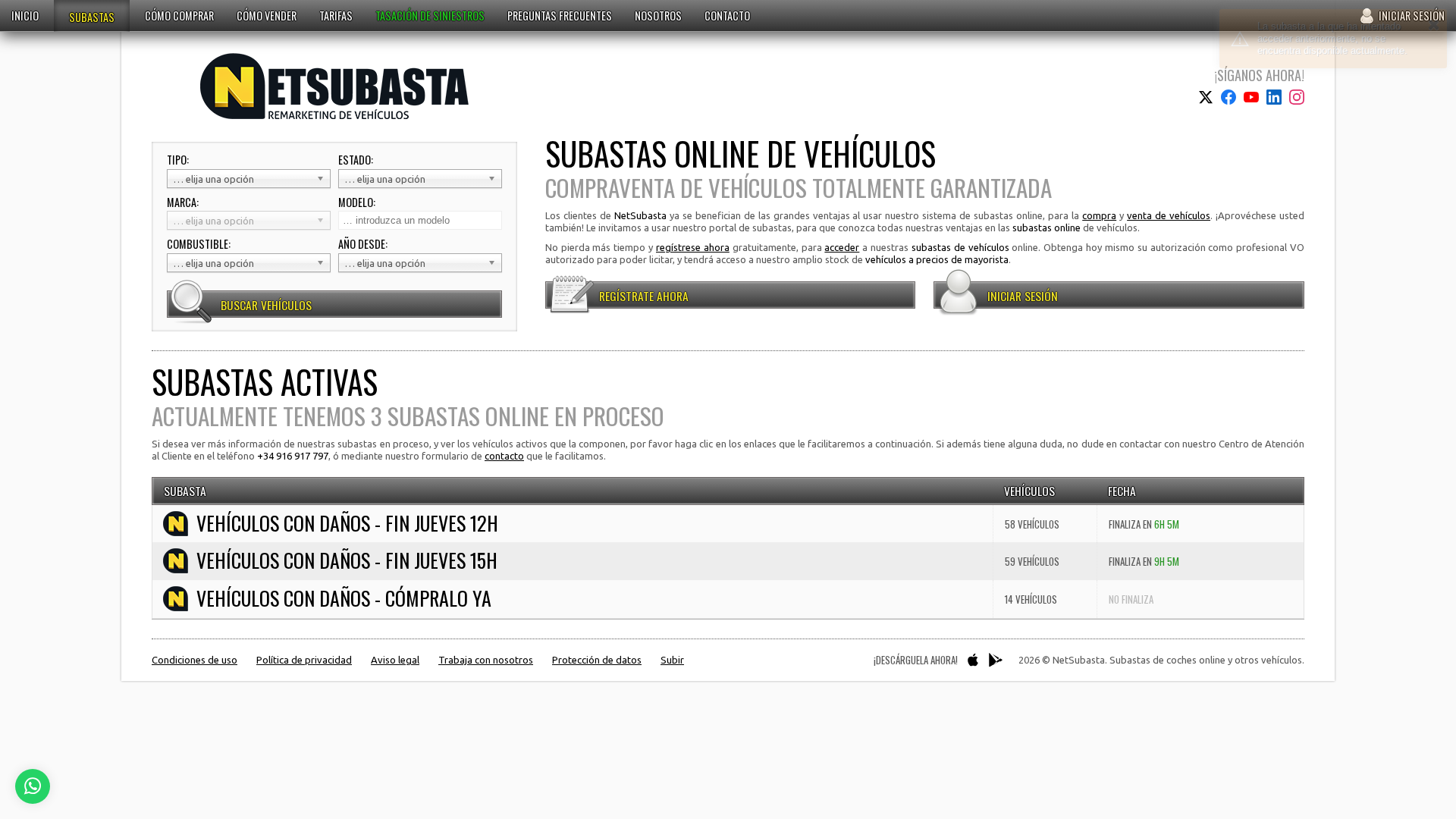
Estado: (355, 160)
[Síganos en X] (1205, 97)
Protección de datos (597, 659)
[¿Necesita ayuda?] (32, 786)
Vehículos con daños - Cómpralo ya (343, 598)
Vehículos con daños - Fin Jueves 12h (347, 523)
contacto (504, 455)
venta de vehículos (1168, 215)
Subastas (92, 17)
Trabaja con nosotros (485, 659)
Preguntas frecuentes (559, 16)
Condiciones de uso (194, 659)
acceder (841, 247)
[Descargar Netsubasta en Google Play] (995, 659)
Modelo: (356, 202)
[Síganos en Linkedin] (1274, 97)
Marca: (183, 202)
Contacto (727, 16)
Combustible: (199, 244)
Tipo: (178, 160)
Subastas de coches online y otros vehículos (334, 86)
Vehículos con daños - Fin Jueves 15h (346, 560)
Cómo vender (267, 16)
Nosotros (658, 16)
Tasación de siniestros (430, 16)
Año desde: (363, 244)
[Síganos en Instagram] (1296, 97)
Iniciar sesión (1412, 16)
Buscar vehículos (266, 305)
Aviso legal (395, 659)
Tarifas (336, 16)
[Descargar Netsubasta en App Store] (973, 659)
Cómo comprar (179, 16)
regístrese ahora (693, 247)
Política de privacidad (304, 659)
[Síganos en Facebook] (1228, 97)
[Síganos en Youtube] (1251, 97)
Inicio (25, 16)
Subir (672, 659)
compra (1099, 215)
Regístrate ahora (644, 296)
